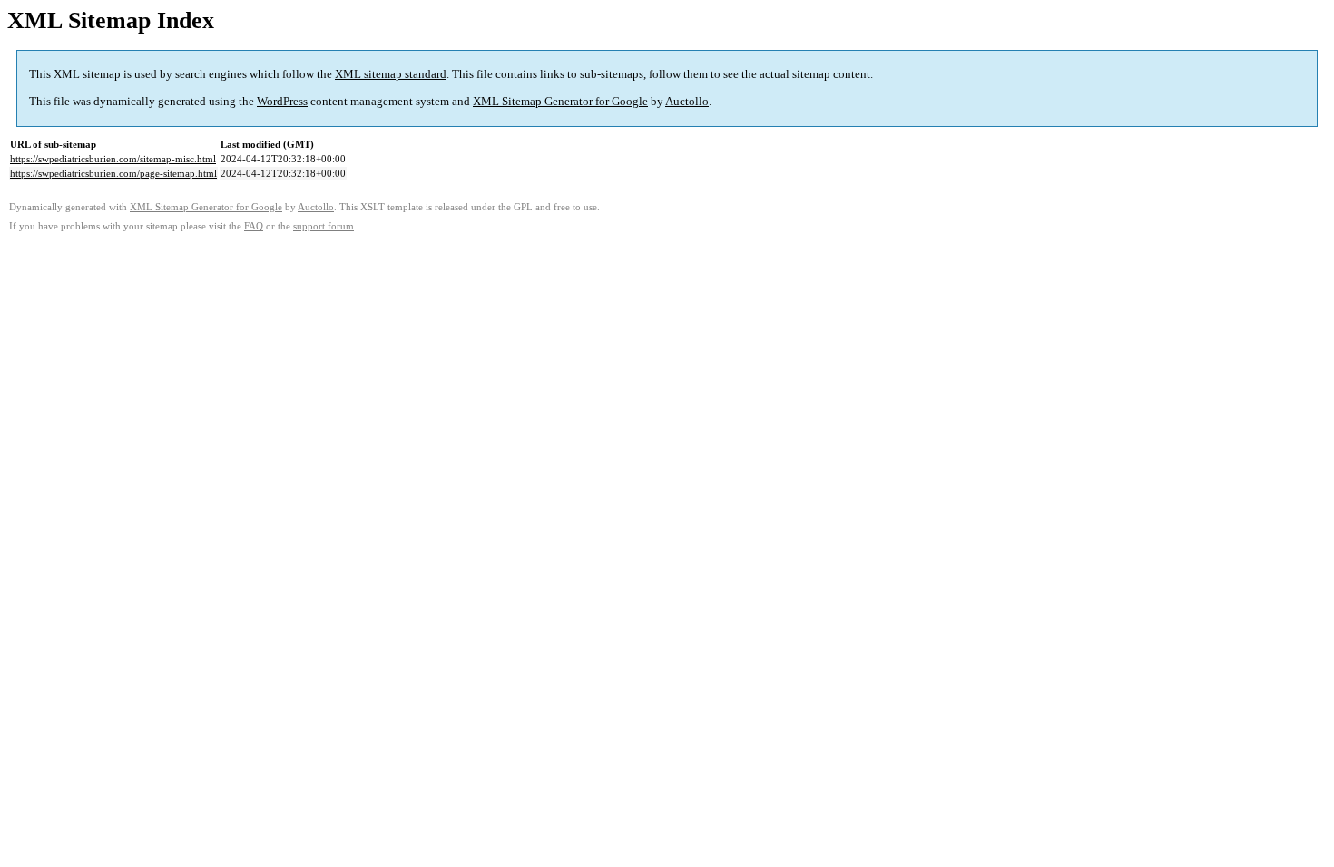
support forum (323, 226)
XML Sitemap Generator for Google (560, 101)
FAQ (253, 226)
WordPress (282, 101)
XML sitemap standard (390, 74)
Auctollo (687, 101)
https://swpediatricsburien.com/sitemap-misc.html (113, 158)
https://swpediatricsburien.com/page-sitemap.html (113, 173)
